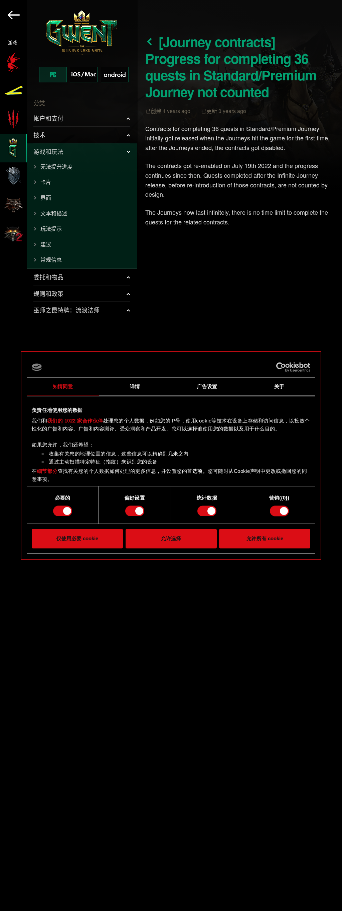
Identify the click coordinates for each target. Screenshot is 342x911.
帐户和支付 (48, 118)
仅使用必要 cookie (77, 539)
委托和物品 (48, 276)
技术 (39, 134)
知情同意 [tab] (63, 386)
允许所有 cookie (264, 539)
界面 (45, 197)
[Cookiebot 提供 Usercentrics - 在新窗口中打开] (281, 367)
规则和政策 (48, 293)
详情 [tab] (135, 386)
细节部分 (47, 471)
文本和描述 (53, 213)
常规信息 (51, 259)
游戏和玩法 (48, 151)
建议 (45, 244)
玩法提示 (51, 228)
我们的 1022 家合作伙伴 (75, 420)
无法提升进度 (56, 166)
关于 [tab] (279, 386)
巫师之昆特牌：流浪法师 (66, 309)
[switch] (134, 511)
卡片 (45, 182)
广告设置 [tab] (207, 386)
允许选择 (171, 539)
